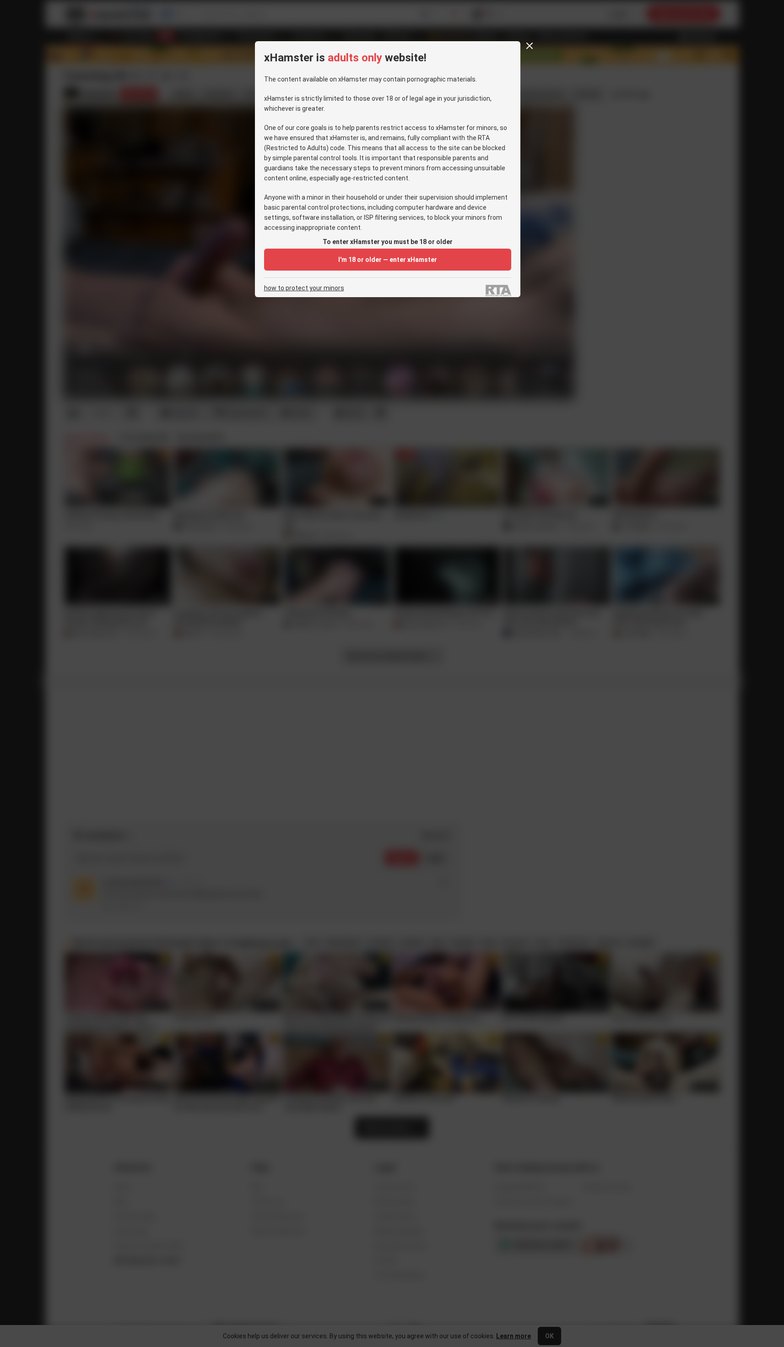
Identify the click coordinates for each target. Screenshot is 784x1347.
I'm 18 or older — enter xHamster (387, 259)
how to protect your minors (304, 288)
